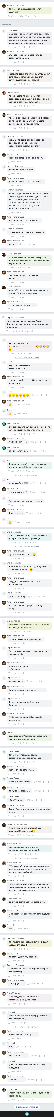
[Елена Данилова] (4, 844)
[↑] (26, 16)
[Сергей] (4, 733)
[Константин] (4, 1090)
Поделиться (35, 15)
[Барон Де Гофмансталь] (4, 825)
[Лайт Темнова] (4, 424)
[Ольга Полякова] (4, 255)
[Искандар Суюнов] (4, 115)
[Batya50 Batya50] (4, 994)
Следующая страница (27, 1107)
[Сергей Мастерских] (3, 317)
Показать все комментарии (27, 358)
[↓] (31, 16)
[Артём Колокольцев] (4, 6)
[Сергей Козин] (4, 93)
